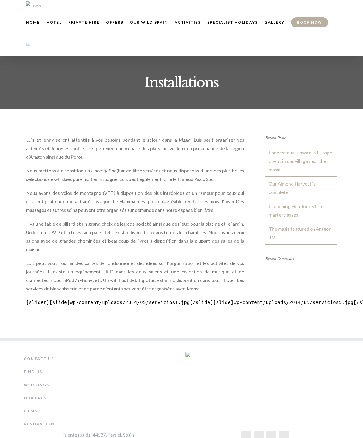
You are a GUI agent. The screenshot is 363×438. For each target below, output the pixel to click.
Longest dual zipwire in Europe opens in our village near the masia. (300, 161)
